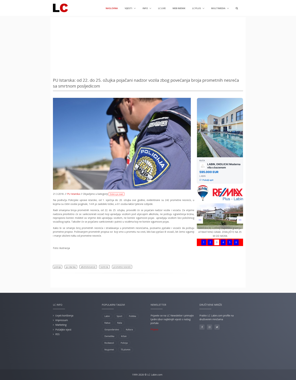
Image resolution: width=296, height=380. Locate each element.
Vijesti (129, 8)
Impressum (61, 320)
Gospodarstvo (111, 329)
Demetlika (109, 336)
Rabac (107, 322)
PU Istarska (73, 193)
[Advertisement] (148, 46)
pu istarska (71, 267)
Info (145, 8)
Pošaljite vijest (63, 329)
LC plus (196, 8)
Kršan (124, 336)
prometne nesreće (122, 267)
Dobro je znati (116, 194)
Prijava (154, 329)
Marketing (60, 324)
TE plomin (125, 349)
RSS (57, 334)
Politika (132, 316)
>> (240, 220)
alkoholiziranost (88, 267)
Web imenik (178, 8)
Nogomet (109, 349)
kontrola (104, 267)
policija (57, 267)
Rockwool (109, 342)
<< (200, 220)
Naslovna (112, 8)
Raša (119, 322)
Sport (119, 316)
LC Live (162, 8)
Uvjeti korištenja (64, 315)
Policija (124, 342)
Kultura (129, 329)
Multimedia (218, 8)
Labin (107, 316)
